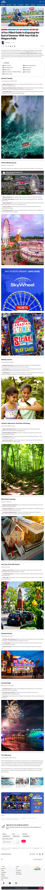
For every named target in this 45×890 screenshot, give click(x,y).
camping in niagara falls (8, 818)
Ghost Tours (5, 696)
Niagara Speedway (7, 202)
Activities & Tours (4, 29)
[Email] (10, 46)
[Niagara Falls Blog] (3, 1)
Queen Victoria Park (7, 440)
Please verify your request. (7, 838)
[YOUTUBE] (10, 883)
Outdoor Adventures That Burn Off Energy (12, 71)
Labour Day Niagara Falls (31, 818)
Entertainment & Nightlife (11, 29)
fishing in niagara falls (23, 818)
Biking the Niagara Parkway (9, 432)
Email (13, 833)
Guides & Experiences (26, 29)
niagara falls (3, 819)
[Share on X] (8, 46)
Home (2, 27)
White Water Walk (6, 91)
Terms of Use (25, 888)
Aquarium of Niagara (7, 508)
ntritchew (8, 42)
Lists (37, 818)
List (30, 29)
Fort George (5, 577)
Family (18, 29)
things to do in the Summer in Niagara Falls (13, 819)
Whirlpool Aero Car (7, 436)
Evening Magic (28, 69)
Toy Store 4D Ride (6, 206)
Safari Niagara (6, 372)
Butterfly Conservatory (7, 365)
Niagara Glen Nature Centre (9, 429)
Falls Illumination (6, 688)
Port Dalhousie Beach (7, 573)
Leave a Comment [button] (38, 859)
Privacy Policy (18, 888)
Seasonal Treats (28, 67)
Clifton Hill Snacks (7, 646)
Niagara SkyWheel (7, 197)
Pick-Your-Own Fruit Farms (9, 639)
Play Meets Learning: (8, 73)
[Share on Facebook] (6, 46)
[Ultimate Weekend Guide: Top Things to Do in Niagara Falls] (7, 781)
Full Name (4, 833)
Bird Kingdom (5, 369)
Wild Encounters (7, 69)
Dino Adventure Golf (7, 210)
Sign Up (23, 841)
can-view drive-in (16, 818)
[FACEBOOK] (4, 883)
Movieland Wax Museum (8, 199)
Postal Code (24, 833)
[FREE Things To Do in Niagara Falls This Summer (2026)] (22, 781)
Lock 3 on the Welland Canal (9, 512)
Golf (20, 29)
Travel (37, 29)
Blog (4, 27)
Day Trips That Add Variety (30, 65)
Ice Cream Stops (6, 642)
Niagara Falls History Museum (9, 504)
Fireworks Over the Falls (8, 692)
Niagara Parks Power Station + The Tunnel (12, 87)
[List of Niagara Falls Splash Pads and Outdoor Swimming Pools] (36, 781)
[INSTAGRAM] (16, 883)
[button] (40, 888)
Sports (34, 29)
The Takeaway (28, 71)
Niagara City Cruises (7, 84)
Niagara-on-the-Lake (7, 570)
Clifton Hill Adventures (8, 67)
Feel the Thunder (7, 65)
